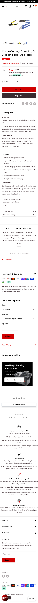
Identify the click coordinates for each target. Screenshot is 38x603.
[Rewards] (5, 598)
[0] (34, 6)
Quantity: (5, 82)
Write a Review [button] (20, 404)
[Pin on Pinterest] (26, 103)
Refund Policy (6, 345)
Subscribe (8, 560)
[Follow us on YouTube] (7, 576)
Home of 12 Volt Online (10, 63)
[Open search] (26, 6)
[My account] (30, 6)
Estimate (8, 336)
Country (4, 305)
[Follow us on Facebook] (3, 576)
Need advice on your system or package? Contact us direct (19, 1)
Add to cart (19, 89)
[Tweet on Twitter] (30, 103)
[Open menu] (3, 6)
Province (5, 314)
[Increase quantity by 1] (24, 82)
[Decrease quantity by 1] (11, 82)
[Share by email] (34, 103)
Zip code (5, 323)
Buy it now (19, 96)
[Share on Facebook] (23, 103)
